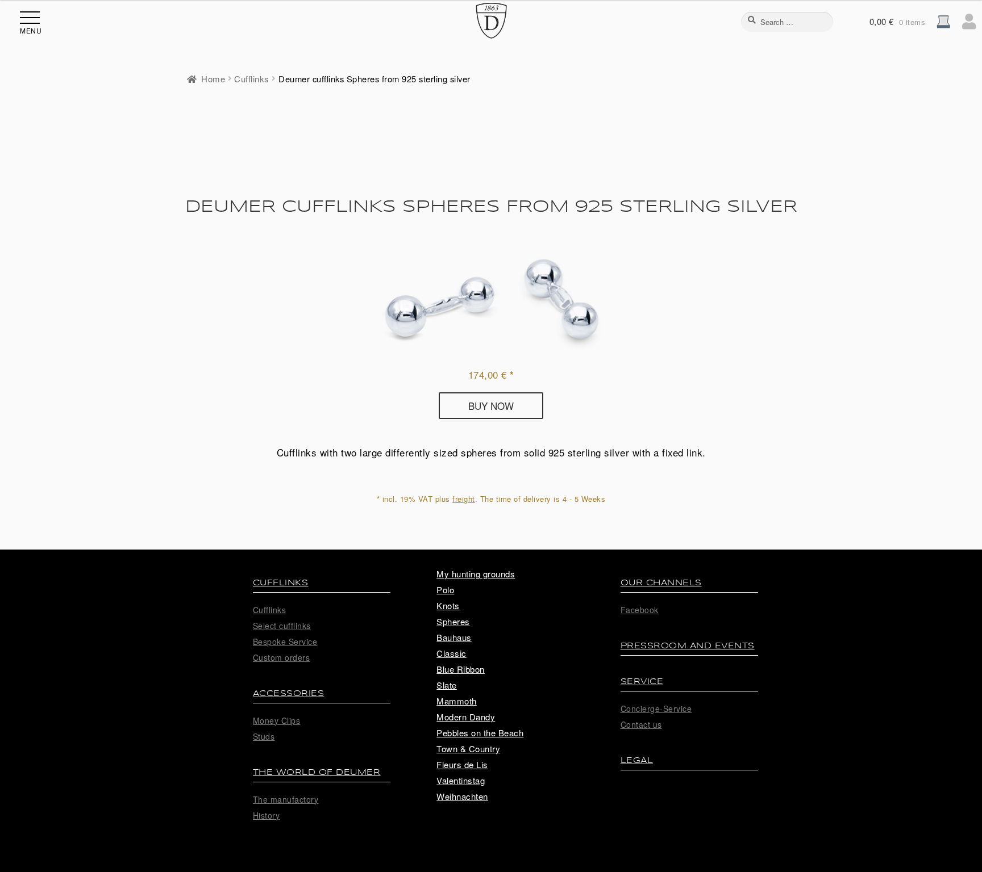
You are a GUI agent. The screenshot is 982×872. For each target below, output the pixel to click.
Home (213, 79)
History (266, 815)
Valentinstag (460, 780)
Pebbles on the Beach (479, 733)
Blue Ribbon (460, 669)
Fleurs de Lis (462, 764)
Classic (451, 653)
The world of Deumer (317, 772)
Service (642, 681)
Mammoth (456, 701)
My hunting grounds (475, 574)
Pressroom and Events (688, 646)
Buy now (491, 406)
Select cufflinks (282, 625)
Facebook (640, 609)
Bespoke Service (285, 641)
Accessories (288, 693)
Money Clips (277, 720)
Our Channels (661, 583)
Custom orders (281, 657)
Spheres (453, 621)
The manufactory (286, 799)
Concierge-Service (656, 708)
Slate (446, 685)
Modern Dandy (465, 717)
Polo (445, 590)
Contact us (641, 724)
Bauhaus (454, 637)
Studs (264, 736)
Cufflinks (251, 79)
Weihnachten (462, 796)
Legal (637, 760)
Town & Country (468, 748)
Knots (448, 605)
